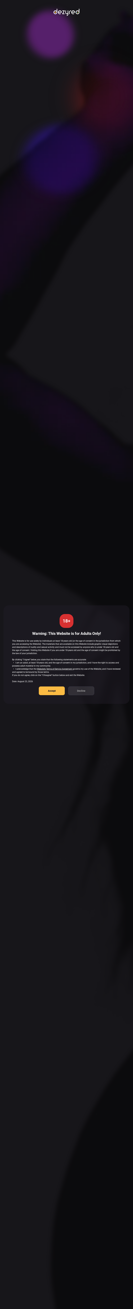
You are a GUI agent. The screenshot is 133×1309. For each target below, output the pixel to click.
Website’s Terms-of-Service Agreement (55, 669)
